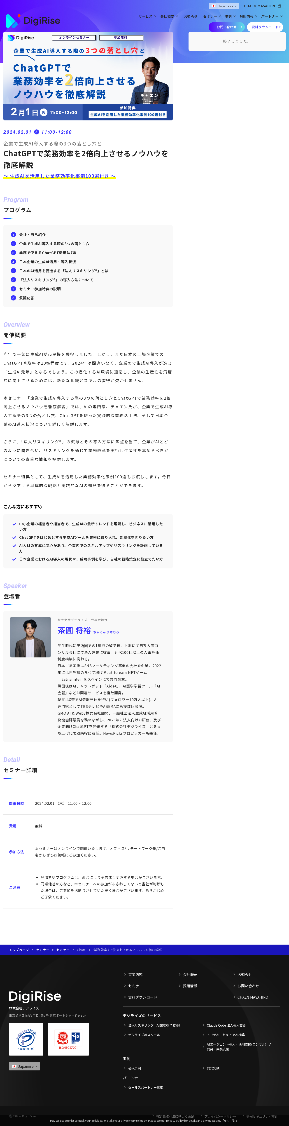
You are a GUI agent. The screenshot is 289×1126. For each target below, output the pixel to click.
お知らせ (191, 16)
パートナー (270, 16)
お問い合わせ (227, 26)
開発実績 (213, 1068)
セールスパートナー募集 (145, 1087)
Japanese (226, 6)
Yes (226, 1120)
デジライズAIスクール (144, 1034)
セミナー (210, 16)
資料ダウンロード (265, 26)
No (234, 1120)
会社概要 (167, 16)
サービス (146, 16)
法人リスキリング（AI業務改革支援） (155, 1025)
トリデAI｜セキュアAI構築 (226, 1034)
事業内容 (135, 974)
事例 (228, 16)
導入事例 (134, 1068)
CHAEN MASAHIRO (260, 5)
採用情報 (247, 16)
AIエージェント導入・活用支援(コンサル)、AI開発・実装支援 (240, 1046)
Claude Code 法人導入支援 (226, 1025)
